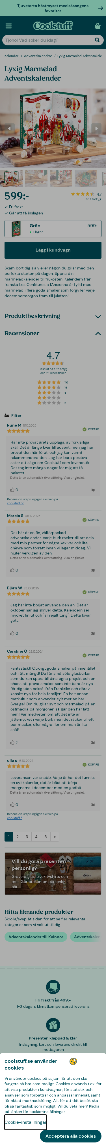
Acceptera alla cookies (71, 1136)
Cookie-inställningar (26, 1122)
